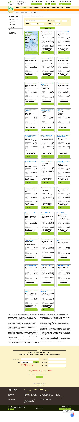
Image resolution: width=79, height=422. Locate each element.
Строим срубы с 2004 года (12, 390)
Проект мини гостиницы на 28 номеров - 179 (45, 87)
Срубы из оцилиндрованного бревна (30, 395)
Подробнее (45, 52)
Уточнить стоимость (31, 52)
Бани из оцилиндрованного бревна (46, 396)
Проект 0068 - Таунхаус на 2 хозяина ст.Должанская (63, 139)
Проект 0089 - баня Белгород (46, 164)
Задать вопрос (10, 398)
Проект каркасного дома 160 (47, 268)
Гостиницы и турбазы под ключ (45, 394)
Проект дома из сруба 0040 (63, 190)
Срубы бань (12, 24)
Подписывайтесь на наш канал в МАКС (39, 10)
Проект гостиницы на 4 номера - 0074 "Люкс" (31, 216)
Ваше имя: (45, 359)
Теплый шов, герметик (60, 396)
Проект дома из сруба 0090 (46, 241)
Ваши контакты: (44, 362)
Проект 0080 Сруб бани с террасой (47, 216)
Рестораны (11, 27)
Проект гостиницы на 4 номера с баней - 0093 (31, 294)
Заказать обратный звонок (36, 3)
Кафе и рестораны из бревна (29, 401)
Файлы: (18, 362)
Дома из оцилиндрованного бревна (46, 395)
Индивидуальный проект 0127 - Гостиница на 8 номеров (45, 113)
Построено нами (11, 394)
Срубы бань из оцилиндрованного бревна (30, 397)
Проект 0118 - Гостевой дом (31, 268)
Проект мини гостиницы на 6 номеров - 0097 (29, 113)
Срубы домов (12, 21)
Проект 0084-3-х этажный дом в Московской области (30, 243)
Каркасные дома (13, 19)
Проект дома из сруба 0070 (63, 61)
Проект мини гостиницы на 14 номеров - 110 (45, 192)
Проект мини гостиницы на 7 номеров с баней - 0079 (31, 139)
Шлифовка (58, 394)
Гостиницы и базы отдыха (28, 400)
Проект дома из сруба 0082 (63, 86)
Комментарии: (45, 365)
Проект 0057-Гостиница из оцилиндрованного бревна (47, 139)
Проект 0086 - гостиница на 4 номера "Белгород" (63, 166)
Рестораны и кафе (43, 398)
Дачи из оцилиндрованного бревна (30, 399)
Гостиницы (11, 29)
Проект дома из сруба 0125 (46, 61)
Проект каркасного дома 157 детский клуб (47, 294)
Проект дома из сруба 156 (30, 61)
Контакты (9, 396)
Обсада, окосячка (59, 398)
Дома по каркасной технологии (45, 399)
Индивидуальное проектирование (30, 394)
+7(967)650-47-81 (36, 1)
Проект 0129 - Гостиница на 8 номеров (61, 113)
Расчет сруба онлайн (11, 399)
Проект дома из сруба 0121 (46, 34)
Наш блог (9, 395)
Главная (17, 12)
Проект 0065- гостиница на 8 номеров (31, 165)
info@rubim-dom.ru (20, 3)
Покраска (58, 395)
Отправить (39, 376)
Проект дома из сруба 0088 (30, 190)
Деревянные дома (13, 16)
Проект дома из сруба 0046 (63, 34)
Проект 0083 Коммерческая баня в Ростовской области (63, 217)
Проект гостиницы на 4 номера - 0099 (63, 243)
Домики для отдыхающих (12, 33)
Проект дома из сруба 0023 (30, 86)
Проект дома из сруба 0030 (63, 268)
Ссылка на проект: (17, 359)
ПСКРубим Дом (11, 3)
